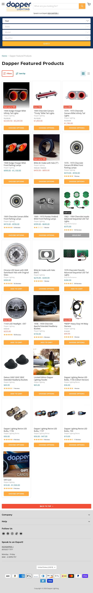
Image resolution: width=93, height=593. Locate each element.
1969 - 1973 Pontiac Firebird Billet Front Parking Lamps (46, 217)
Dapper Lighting (9, 116)
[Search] (82, 6)
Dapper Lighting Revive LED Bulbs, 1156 (15, 429)
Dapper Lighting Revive (72, 382)
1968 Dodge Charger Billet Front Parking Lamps (15, 164)
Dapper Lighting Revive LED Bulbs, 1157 (45, 429)
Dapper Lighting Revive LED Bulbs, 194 (75, 429)
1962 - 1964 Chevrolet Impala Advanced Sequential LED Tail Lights (76, 218)
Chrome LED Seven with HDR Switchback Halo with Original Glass (16, 272)
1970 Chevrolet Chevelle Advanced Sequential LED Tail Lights (76, 272)
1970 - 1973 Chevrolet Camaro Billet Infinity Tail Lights (74, 113)
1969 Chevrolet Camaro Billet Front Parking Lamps (16, 217)
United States (45, 567)
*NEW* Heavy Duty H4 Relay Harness (76, 324)
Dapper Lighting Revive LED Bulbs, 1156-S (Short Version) (76, 378)
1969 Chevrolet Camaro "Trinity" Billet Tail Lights (44, 112)
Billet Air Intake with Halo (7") (46, 163)
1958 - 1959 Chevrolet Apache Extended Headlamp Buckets (45, 326)
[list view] (88, 73)
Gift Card (7, 480)
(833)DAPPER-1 (8, 547)
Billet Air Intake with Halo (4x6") (44, 271)
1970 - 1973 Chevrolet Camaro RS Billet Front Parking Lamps (73, 165)
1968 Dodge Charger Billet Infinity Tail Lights (15, 112)
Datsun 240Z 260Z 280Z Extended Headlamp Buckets (16, 378)
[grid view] (83, 73)
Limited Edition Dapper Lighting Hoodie (43, 378)
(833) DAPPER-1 (52, 13)
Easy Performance (70, 224)
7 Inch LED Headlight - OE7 (15, 323)
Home (4, 56)
